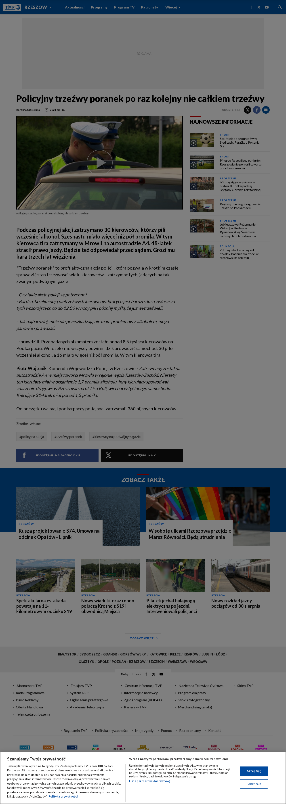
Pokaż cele (253, 783)
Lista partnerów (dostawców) (149, 781)
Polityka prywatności (63, 796)
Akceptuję (254, 771)
